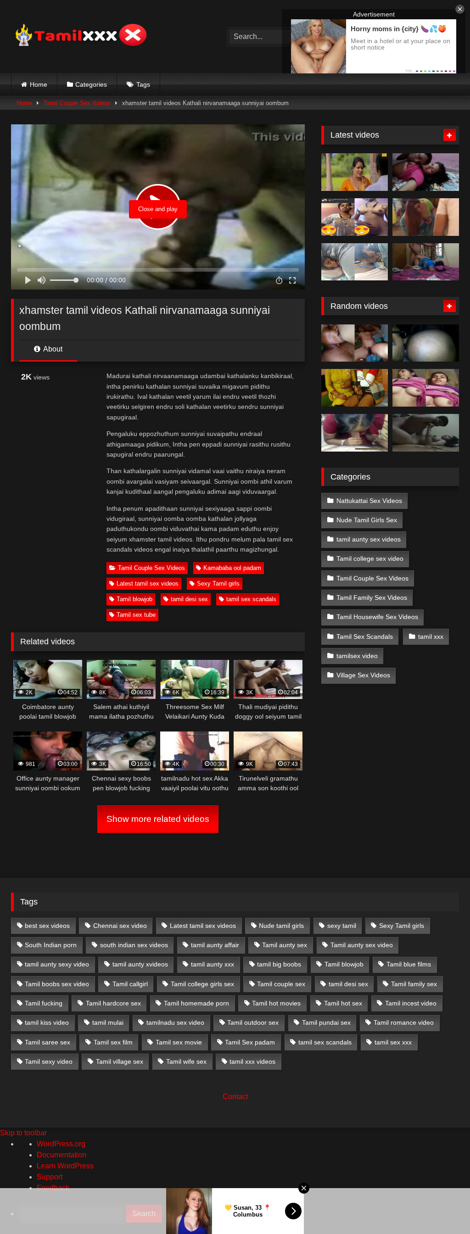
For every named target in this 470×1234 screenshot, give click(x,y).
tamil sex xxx (393, 1042)
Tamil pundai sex (326, 1022)
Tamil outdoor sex (253, 1022)
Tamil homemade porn (196, 1003)
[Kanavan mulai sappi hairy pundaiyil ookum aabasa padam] (354, 343)
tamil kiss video (47, 1022)
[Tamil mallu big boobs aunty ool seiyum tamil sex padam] (354, 172)
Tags (143, 84)
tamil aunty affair (215, 945)
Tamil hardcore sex (113, 1003)
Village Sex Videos (363, 675)
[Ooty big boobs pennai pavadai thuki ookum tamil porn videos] (425, 388)
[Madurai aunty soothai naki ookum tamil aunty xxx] (425, 343)
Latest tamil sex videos (148, 583)
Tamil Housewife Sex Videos (377, 616)
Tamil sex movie (179, 1042)
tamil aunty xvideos (140, 964)
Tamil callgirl (130, 984)
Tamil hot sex (343, 1003)
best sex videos (47, 925)
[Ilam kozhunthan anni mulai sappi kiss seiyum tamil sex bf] (425, 172)
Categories (91, 84)
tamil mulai (107, 1022)
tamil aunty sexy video (57, 964)
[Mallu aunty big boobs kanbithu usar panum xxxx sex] (425, 217)
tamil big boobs (279, 964)
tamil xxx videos (252, 1061)
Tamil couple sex (281, 984)
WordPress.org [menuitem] (61, 1144)
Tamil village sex (119, 1061)
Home (38, 84)
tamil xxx (430, 636)
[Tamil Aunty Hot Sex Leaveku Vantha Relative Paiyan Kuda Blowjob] (354, 388)
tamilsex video (357, 655)
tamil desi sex (189, 599)
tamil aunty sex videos (368, 539)
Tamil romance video (404, 1022)
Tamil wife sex (186, 1061)
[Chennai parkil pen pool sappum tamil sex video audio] (354, 262)
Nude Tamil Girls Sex (366, 520)
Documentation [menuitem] (61, 1155)
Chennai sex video (120, 925)
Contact (235, 1096)
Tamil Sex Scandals (364, 636)
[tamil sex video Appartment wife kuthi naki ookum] (425, 433)
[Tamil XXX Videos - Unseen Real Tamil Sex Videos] (105, 36)
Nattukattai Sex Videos (369, 500)
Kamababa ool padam (232, 567)
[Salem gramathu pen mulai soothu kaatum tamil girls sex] (354, 217)
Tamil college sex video (369, 558)
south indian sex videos (134, 945)
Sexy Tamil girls (218, 583)
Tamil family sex (414, 984)
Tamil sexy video (49, 1061)
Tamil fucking (43, 1003)
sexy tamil (341, 925)
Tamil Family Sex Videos (371, 597)
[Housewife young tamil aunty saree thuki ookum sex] (425, 262)
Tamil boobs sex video (57, 984)
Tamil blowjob (134, 599)
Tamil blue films (408, 964)
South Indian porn (51, 945)
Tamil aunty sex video (361, 945)
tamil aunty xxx (212, 964)
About (52, 349)
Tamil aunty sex (284, 945)
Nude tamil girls (281, 925)
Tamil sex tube (136, 614)
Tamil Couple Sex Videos (77, 103)
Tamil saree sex (47, 1042)
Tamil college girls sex (202, 984)
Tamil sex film (113, 1042)
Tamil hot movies (276, 1003)
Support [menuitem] (49, 1177)
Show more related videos (157, 819)
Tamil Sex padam (250, 1042)
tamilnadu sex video (175, 1022)
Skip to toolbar (23, 1133)
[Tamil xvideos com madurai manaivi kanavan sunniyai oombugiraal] (354, 433)
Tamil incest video (410, 1003)
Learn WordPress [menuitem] (65, 1166)
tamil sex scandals (251, 599)
